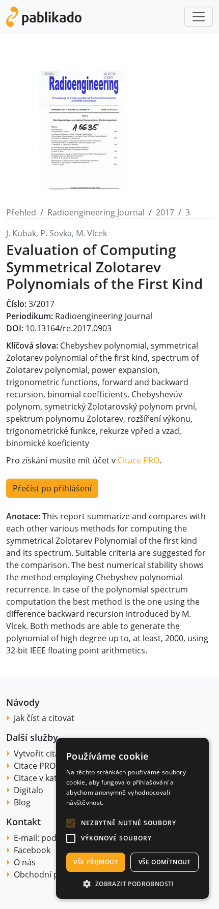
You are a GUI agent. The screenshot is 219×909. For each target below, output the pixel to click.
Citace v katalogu (46, 777)
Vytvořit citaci (40, 753)
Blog (22, 802)
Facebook (32, 850)
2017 (165, 212)
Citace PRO (138, 460)
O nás (25, 862)
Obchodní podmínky (53, 874)
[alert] (132, 818)
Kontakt (23, 822)
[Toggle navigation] (198, 17)
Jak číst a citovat (44, 718)
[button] (71, 823)
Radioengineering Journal (96, 212)
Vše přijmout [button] (95, 862)
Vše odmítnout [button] (165, 862)
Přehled (21, 212)
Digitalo (28, 790)
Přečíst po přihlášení (52, 488)
